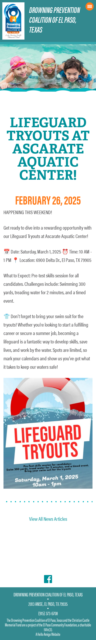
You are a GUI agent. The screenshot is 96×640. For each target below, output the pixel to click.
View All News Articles (48, 518)
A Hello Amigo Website (48, 634)
